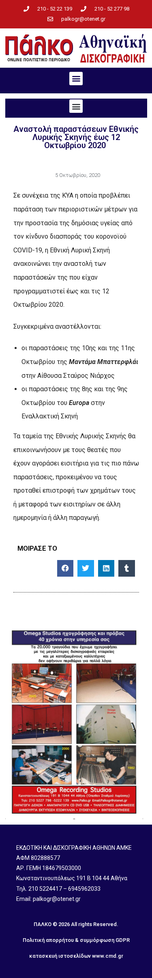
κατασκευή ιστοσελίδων (60, 956)
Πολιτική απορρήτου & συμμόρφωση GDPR (76, 940)
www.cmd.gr (107, 956)
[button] (76, 78)
